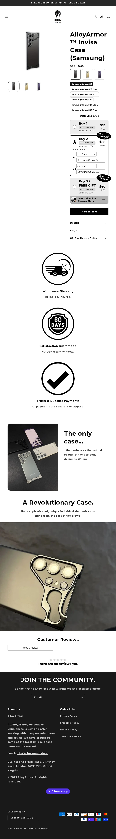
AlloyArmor (21, 828)
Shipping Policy (69, 723)
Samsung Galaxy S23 (81, 83)
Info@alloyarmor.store (32, 753)
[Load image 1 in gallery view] (13, 86)
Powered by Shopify (38, 828)
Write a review (30, 647)
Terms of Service (70, 736)
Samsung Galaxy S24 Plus (84, 109)
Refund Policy (68, 729)
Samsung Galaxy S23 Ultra (84, 94)
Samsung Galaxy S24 (81, 99)
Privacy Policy (68, 716)
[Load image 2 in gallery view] (26, 86)
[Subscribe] (81, 697)
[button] (6, 16)
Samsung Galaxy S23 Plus (84, 88)
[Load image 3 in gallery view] (38, 86)
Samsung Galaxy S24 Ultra (84, 104)
